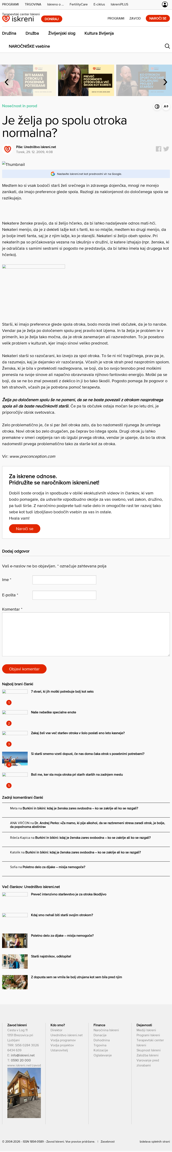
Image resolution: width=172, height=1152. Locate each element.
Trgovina (100, 1045)
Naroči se (24, 528)
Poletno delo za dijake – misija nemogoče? (54, 867)
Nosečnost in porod (19, 105)
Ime (6, 579)
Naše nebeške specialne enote (53, 712)
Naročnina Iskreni (106, 1030)
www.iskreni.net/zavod (24, 1065)
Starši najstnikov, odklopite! (51, 956)
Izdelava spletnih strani (155, 1141)
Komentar (12, 609)
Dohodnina (102, 1040)
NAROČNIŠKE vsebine (29, 46)
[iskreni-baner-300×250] (33, 267)
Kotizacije (101, 1050)
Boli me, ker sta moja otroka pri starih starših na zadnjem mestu (77, 774)
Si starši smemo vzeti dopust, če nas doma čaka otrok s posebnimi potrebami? (87, 753)
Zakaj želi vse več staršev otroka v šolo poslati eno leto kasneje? (78, 733)
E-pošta (10, 595)
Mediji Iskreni (146, 1030)
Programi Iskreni (148, 1035)
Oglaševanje (103, 1055)
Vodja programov (63, 1040)
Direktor (56, 1030)
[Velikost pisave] (166, 106)
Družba (32, 33)
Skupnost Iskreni (149, 1050)
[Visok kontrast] (157, 106)
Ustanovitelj (59, 1050)
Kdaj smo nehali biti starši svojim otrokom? (62, 915)
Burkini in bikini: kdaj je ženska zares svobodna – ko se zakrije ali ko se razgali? (80, 808)
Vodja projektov (62, 1045)
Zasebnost (108, 1141)
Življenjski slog (61, 33)
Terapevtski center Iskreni (21, 14)
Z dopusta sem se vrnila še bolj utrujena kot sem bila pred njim (76, 977)
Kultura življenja (99, 33)
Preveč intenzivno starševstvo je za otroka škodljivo (68, 894)
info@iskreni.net (23, 1055)
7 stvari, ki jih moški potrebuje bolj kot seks (62, 691)
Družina (9, 33)
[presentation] (6, 80)
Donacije (100, 1035)
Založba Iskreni (148, 1055)
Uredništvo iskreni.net (40, 147)
